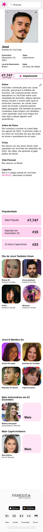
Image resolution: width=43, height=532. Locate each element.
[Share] (8, 12)
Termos (35, 522)
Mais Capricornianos (13, 431)
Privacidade (25, 522)
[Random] (35, 12)
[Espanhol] (14, 516)
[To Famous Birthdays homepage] (4, 4)
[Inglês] (7, 516)
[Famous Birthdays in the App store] (14, 508)
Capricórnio (28, 57)
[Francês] (21, 516)
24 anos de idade (31, 66)
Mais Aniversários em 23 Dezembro (16, 398)
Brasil (4, 66)
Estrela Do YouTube (12, 49)
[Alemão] (36, 516)
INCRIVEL (7, 175)
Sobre (7, 522)
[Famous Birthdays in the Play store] (29, 508)
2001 (4, 60)
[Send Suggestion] (40, 85)
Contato (15, 522)
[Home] (21, 496)
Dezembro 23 (8, 57)
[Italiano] (28, 516)
